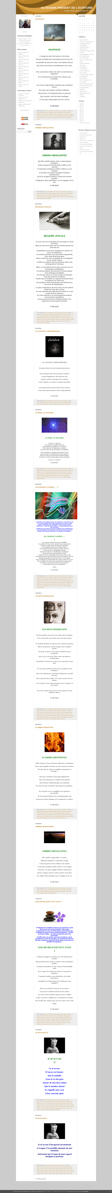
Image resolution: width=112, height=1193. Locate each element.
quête (62, 194)
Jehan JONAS (83, 72)
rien (48, 584)
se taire (70, 1108)
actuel (38, 712)
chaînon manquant (56, 710)
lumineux (38, 813)
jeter (65, 1106)
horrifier (65, 577)
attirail (69, 470)
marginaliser (66, 580)
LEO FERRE (83, 82)
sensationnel (47, 473)
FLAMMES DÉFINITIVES (44, 727)
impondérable (43, 402)
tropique (58, 314)
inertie (42, 713)
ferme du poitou (48, 1103)
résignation (54, 196)
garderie (57, 316)
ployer (38, 717)
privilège (52, 321)
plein (61, 314)
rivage (41, 1104)
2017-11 (82, 107)
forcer (51, 717)
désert (63, 114)
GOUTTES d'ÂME (84, 58)
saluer (61, 1108)
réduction (60, 817)
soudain (38, 713)
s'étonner (43, 1109)
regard (60, 1101)
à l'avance (59, 715)
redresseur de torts (55, 1106)
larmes (64, 196)
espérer (51, 718)
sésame (38, 1106)
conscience (68, 1022)
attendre (72, 715)
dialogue (48, 321)
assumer (71, 580)
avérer (47, 194)
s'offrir (38, 584)
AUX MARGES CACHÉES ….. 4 (46, 487)
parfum (53, 1104)
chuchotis (43, 1022)
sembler (58, 193)
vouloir (47, 712)
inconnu (45, 1104)
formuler (51, 476)
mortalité (46, 475)
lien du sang (58, 579)
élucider (38, 582)
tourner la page (55, 1103)
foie (55, 473)
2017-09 (82, 111)
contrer (43, 715)
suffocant (69, 811)
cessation (66, 713)
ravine (43, 1017)
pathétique (67, 319)
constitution (39, 814)
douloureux (54, 472)
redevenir (60, 582)
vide (40, 712)
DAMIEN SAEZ (84, 49)
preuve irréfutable (43, 584)
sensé (70, 713)
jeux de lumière (46, 816)
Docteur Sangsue (84, 142)
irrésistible (48, 1101)
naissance (39, 1017)
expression (39, 580)
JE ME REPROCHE (85, 71)
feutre (47, 1022)
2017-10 (82, 109)
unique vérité (49, 117)
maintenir (52, 473)
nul (72, 314)
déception (42, 717)
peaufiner (48, 579)
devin (71, 1101)
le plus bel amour (59, 112)
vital (44, 404)
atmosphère (47, 1017)
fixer (41, 817)
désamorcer (54, 814)
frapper (71, 712)
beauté (49, 475)
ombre (63, 404)
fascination (63, 814)
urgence (46, 580)
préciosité (63, 712)
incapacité (46, 114)
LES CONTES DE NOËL (86, 85)
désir (43, 580)
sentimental (59, 472)
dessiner (56, 321)
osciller (51, 1024)
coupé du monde (40, 1019)
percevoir (39, 1022)
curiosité (67, 193)
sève (72, 717)
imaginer (53, 316)
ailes (38, 198)
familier (49, 889)
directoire (63, 715)
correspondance (47, 319)
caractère (43, 115)
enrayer (47, 813)
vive (70, 321)
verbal (64, 317)
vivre (55, 816)
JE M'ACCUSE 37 (41, 1032)
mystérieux (70, 577)
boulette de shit (52, 817)
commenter (56, 1017)
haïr (72, 582)
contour (58, 712)
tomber (55, 1024)
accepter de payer (52, 580)
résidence (68, 316)
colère (38, 402)
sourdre (53, 713)
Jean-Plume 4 (83, 136)
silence (50, 1022)
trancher (44, 1024)
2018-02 (82, 104)
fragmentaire (49, 814)
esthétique (59, 585)
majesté (55, 475)
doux (44, 579)
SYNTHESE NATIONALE (86, 144)
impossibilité (67, 117)
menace (38, 889)
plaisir (44, 321)
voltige (41, 893)
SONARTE (82, 96)
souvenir (67, 1020)
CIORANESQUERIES (85, 43)
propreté (38, 816)
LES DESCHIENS (84, 87)
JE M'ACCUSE (83, 69)
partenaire (43, 194)
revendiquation (54, 582)
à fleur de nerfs (49, 115)
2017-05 (82, 119)
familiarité (71, 193)
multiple (57, 813)
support (72, 317)
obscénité (47, 317)
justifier (38, 475)
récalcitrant (47, 715)
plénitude (65, 717)
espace (45, 196)
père (50, 470)
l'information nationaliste (86, 135)
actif (56, 817)
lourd (70, 891)
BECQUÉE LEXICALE (43, 207)
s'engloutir (55, 117)
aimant (67, 475)
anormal (38, 317)
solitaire (67, 1104)
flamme (50, 811)
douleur (54, 404)
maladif (50, 1109)
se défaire (63, 1022)
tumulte (38, 114)
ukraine (38, 478)
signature (51, 1108)
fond (68, 314)
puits (50, 316)
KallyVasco (82, 138)
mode (61, 317)
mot (63, 314)
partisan (68, 1101)
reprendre (58, 194)
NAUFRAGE (39, 19)
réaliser (38, 585)
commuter (61, 470)
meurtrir (47, 718)
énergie (46, 404)
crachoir (38, 587)
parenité (53, 470)
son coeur (39, 115)
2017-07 (82, 115)
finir (69, 813)
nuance (46, 1108)
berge (64, 1103)
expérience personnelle (65, 816)
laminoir (67, 814)
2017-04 (82, 121)
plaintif (54, 1109)
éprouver (67, 712)
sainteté (44, 1106)
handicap (51, 114)
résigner (60, 891)
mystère (57, 470)
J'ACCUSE (82, 65)
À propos (25, 31)
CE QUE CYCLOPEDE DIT (87, 41)
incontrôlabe (66, 1017)
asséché (44, 712)
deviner (38, 1103)
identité (70, 814)
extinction (65, 811)
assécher (67, 114)
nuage (70, 585)
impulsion (69, 402)
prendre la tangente (51, 1019)
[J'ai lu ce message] (110, 1191)
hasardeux (70, 1019)
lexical (54, 314)
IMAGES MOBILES (85, 63)
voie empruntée (40, 117)
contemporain (65, 585)
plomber (40, 198)
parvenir (38, 321)
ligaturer (42, 322)
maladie (47, 1109)
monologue (62, 319)
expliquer (51, 1015)
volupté (53, 194)
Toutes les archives (85, 122)
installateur (47, 322)
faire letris (58, 1109)
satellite (65, 470)
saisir (55, 813)
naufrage (51, 112)
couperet (64, 582)
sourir (67, 1108)
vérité (62, 475)
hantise (51, 816)
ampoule (42, 473)
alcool (50, 1104)
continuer (65, 402)
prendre (69, 1015)
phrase (55, 712)
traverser (39, 322)
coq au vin (42, 1103)
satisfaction (69, 473)
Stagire (20, 104)
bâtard (51, 579)
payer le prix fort (60, 580)
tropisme (58, 717)
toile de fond (59, 584)
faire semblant (56, 1108)
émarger (50, 577)
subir (57, 811)
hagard (38, 579)
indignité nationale (67, 476)
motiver (50, 710)
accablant (59, 114)
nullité (55, 718)
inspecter (48, 1024)
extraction (43, 472)
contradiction (47, 582)
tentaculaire (59, 404)
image (54, 112)
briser (38, 715)
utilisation (68, 317)
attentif (69, 579)
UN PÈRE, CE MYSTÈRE (44, 413)
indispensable (45, 817)
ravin (62, 1024)
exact (42, 321)
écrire (61, 473)
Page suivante (42, 1178)
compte (38, 196)
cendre (63, 817)
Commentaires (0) (64, 110)
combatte (42, 478)
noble (70, 889)
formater (55, 476)
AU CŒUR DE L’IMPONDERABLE (47, 331)
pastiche (55, 584)
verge (67, 1103)
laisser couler (60, 196)
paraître (38, 319)
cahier (67, 1106)
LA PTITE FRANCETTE (86, 80)
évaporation (39, 718)
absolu (52, 402)
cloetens (20, 97)
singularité (43, 317)
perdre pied (67, 404)
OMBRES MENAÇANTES (44, 128)
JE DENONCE (83, 67)
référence (69, 584)
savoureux (39, 476)
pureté (45, 117)
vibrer (38, 404)
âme (70, 314)
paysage (44, 814)
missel (64, 1108)
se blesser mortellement (69, 115)
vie (55, 893)
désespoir (48, 402)
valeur (69, 194)
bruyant (63, 718)
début (59, 814)
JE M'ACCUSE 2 (41, 1118)
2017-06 (82, 117)
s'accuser (39, 1109)
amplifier (58, 816)
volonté (67, 889)
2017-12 (82, 106)
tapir (66, 314)
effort (51, 194)
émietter (62, 577)
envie (70, 1017)
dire (66, 710)
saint (42, 1106)
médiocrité (59, 718)
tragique (44, 198)
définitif (54, 811)
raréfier (41, 404)
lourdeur (42, 114)
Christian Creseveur (85, 149)
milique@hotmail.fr (24, 110)
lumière (72, 470)
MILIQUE (20, 100)
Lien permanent (56, 110)
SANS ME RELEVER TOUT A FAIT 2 (48, 902)
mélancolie (49, 198)
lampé (69, 472)
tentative (58, 473)
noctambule (62, 1020)
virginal (38, 1104)
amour (59, 475)
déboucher (57, 319)
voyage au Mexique (23, 38)
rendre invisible (67, 112)
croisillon (68, 715)
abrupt (65, 1015)
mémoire (58, 1022)
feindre (51, 584)
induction (63, 193)
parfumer (57, 1104)
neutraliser (61, 1017)
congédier (53, 1020)
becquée (51, 314)
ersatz (63, 472)
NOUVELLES (83, 91)
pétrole (38, 473)
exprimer (42, 475)
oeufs (66, 472)
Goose (20, 93)
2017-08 (82, 113)
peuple (56, 891)
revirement (54, 585)
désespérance (60, 1015)
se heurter (55, 115)
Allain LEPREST (84, 40)
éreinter (63, 117)
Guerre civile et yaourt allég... (87, 140)
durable (71, 114)
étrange (66, 813)
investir (41, 196)
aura (65, 475)
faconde (48, 1106)
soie (61, 316)
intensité (42, 587)
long (66, 579)
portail (41, 579)
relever (58, 1024)
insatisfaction (53, 715)
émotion (66, 321)
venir (38, 316)
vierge (70, 1103)
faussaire (62, 1106)
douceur (55, 114)
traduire (57, 1019)
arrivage (72, 319)
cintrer (58, 577)
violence (50, 404)
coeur (69, 717)
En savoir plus (84, 1191)
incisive (64, 584)
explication (57, 317)
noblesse (65, 194)
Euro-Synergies (83, 133)
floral (54, 579)
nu (47, 1104)
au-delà (54, 717)
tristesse (56, 402)
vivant (45, 1019)
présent (59, 117)
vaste (60, 321)
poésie (50, 585)
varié (42, 816)
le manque (69, 710)
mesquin (64, 1101)
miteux (42, 319)
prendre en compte (44, 891)
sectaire (45, 889)
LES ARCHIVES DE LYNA (86, 84)
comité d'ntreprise (45, 476)
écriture (53, 319)
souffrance (48, 1020)
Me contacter (25, 15)
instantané (62, 813)
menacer (54, 193)
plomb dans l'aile (46, 893)
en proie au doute (47, 713)
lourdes (68, 196)
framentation (60, 115)
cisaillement (39, 1024)
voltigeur (72, 196)
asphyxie (64, 316)
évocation (43, 1101)
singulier (63, 579)
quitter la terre (62, 1104)
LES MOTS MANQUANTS (44, 596)
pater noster (60, 476)
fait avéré (42, 582)
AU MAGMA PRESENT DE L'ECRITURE (67, 7)
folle (52, 475)
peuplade (49, 196)
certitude (57, 713)
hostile (51, 1017)
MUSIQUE (82, 89)
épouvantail (48, 472)
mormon (44, 718)
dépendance (46, 316)
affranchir (43, 1020)
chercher (41, 316)
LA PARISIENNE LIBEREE (86, 74)
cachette (55, 577)
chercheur (58, 1020)
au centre (54, 1022)
